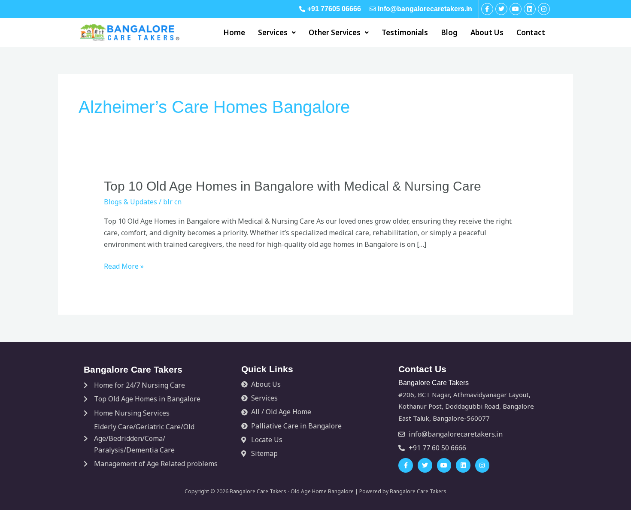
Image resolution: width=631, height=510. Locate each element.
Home (234, 32)
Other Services (335, 32)
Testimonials (405, 32)
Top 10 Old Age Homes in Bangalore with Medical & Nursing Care (292, 186)
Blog (449, 32)
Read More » (124, 266)
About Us (487, 32)
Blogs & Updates (130, 201)
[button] (277, 32)
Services (273, 32)
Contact (530, 32)
